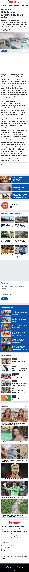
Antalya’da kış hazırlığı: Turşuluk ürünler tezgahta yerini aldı (7, 240)
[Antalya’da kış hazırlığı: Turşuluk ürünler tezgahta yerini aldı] (7, 234)
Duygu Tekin (13, 204)
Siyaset (10, 5)
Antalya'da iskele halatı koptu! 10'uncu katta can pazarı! (19, 392)
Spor (22, 5)
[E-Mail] (11, 207)
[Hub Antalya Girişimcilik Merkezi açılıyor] (14, 40)
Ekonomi (16, 5)
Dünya (8, 556)
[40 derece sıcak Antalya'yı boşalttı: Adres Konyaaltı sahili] (7, 219)
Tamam (18, 570)
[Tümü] (27, 355)
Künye (3, 558)
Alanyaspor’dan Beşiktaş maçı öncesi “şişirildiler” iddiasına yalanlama (18, 399)
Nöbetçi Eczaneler (7, 540)
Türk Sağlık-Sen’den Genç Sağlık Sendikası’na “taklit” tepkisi (19, 377)
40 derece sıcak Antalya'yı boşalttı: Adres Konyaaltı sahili (7, 225)
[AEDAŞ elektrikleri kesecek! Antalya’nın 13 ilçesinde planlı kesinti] (7, 249)
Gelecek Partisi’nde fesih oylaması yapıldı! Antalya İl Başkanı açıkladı (19, 384)
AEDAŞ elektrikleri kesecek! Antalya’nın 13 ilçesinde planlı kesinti (7, 255)
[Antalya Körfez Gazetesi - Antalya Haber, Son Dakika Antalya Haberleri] (13, 2)
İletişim (25, 556)
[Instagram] (17, 536)
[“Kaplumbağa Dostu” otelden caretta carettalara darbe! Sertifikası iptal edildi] (21, 234)
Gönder (4, 299)
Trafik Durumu (6, 544)
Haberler (3, 9)
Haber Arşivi (6, 550)
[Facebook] (12, 536)
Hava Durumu (6, 542)
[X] (14, 536)
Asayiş (14, 388)
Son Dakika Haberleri (8, 549)
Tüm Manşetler (6, 547)
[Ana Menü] (1, 1)
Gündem (3, 5)
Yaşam (9, 9)
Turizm (25, 554)
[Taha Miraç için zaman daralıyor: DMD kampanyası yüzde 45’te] (21, 249)
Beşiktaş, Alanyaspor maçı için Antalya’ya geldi (19, 369)
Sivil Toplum (15, 373)
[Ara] (26, 2)
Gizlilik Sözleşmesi (17, 556)
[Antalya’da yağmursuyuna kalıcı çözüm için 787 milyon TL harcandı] (21, 219)
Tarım (3, 556)
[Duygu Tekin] (4, 205)
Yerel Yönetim (17, 554)
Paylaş (4, 50)
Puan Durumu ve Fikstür (8, 545)
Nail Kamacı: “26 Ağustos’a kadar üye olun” (19, 362)
